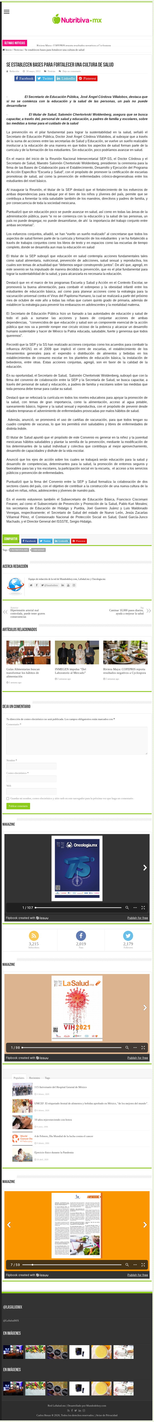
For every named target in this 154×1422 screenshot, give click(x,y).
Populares (19, 1077)
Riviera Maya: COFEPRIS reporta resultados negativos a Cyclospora (124, 670)
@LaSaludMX (12, 1307)
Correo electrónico (17, 773)
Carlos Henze (43, 1415)
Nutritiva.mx (19, 550)
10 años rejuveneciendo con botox (53, 1119)
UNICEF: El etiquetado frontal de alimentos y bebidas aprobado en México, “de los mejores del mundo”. (91, 1103)
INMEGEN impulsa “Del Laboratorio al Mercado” (70, 670)
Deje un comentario (72, 71)
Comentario (13, 724)
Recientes (34, 1077)
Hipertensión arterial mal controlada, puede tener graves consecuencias (27, 612)
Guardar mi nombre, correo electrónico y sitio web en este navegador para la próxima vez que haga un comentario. (72, 798)
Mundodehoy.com (96, 1405)
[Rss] (68, 1410)
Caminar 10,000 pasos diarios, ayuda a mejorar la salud (126, 610)
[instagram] (83, 1410)
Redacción (14, 71)
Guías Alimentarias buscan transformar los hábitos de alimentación (23, 672)
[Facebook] (72, 1410)
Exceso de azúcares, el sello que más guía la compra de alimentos (72, 45)
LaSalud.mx (59, 1405)
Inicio (8, 49)
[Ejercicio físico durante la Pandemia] (22, 1155)
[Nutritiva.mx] (77, 18)
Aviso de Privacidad (107, 1415)
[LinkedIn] (79, 1410)
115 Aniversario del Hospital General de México (60, 1087)
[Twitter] (75, 1410)
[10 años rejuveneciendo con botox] (22, 1122)
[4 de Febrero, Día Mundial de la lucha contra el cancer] (22, 1139)
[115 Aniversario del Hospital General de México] (22, 1089)
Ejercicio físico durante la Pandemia (54, 1152)
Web (8, 785)
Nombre (11, 760)
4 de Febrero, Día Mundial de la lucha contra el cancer (63, 1136)
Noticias (18, 49)
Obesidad (38, 550)
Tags (47, 1077)
